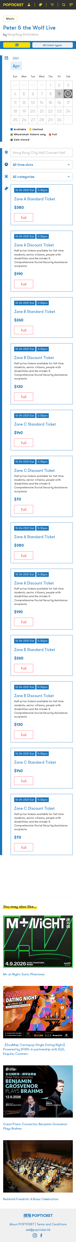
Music (10, 18)
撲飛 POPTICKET (38, 1215)
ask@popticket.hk (38, 1230)
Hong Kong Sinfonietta (23, 34)
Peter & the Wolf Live (29, 27)
